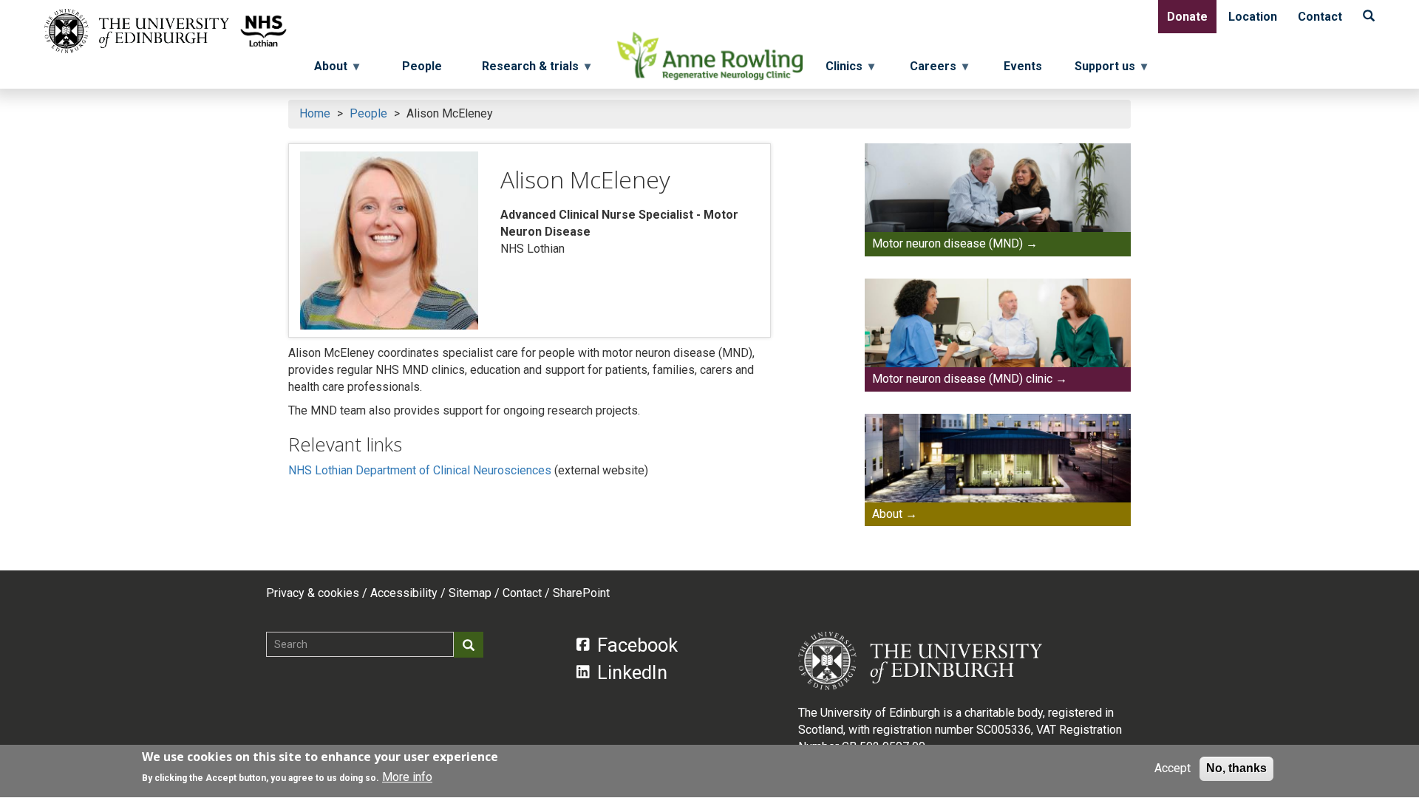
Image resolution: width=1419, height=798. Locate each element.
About (887, 514)
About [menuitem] (326, 70)
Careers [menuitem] (939, 70)
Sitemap (470, 593)
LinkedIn (632, 672)
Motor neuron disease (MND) (947, 243)
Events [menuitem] (1023, 66)
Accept (1172, 768)
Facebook (637, 645)
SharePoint (581, 593)
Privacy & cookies (312, 593)
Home (314, 113)
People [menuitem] (422, 66)
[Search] (1369, 16)
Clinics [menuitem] (850, 70)
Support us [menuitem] (1111, 70)
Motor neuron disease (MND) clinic (962, 379)
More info (407, 777)
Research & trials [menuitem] (526, 70)
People (368, 113)
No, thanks (1236, 768)
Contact (1320, 17)
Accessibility (404, 593)
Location (1252, 17)
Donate (1187, 17)
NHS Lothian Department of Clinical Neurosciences (419, 470)
